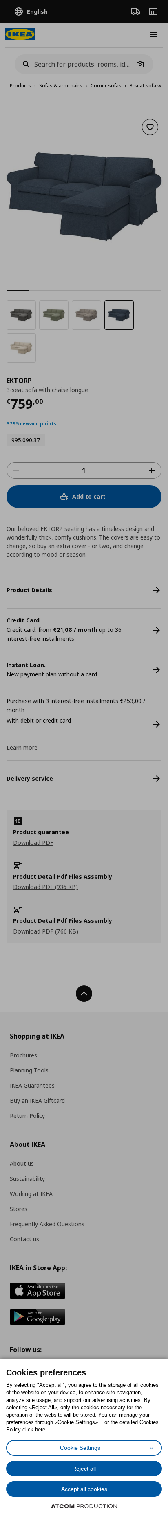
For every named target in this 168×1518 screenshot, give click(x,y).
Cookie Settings (80, 1447)
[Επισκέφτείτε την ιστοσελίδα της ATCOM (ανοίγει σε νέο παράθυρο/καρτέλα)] (84, 1506)
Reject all (84, 1468)
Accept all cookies (84, 1489)
